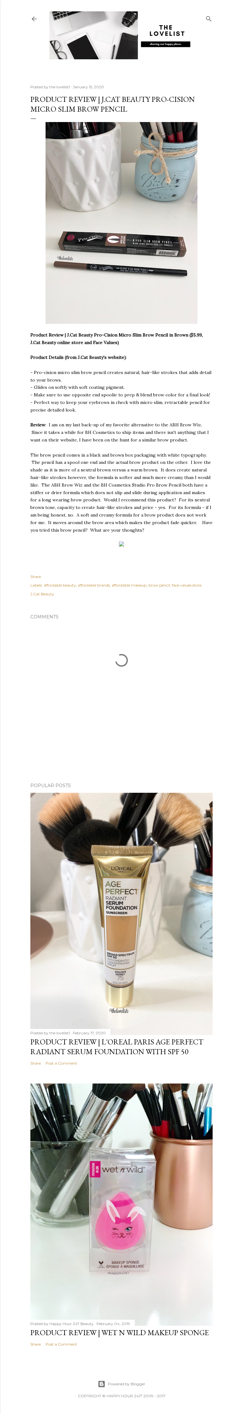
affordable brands (94, 585)
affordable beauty (60, 585)
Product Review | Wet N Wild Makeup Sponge (119, 1332)
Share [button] (35, 576)
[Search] (209, 17)
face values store (186, 585)
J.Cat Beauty (42, 594)
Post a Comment (61, 1063)
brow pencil (159, 585)
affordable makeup (129, 585)
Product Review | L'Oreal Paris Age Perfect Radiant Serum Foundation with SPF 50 (116, 1046)
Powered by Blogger (126, 1384)
